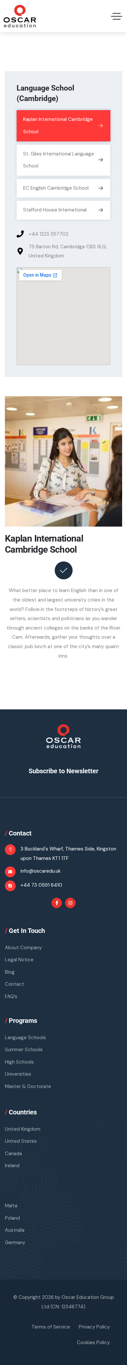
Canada (13, 1153)
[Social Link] (56, 903)
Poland (12, 1218)
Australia (14, 1230)
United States (21, 1141)
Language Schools (25, 1037)
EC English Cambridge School (56, 188)
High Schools (19, 1062)
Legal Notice (19, 959)
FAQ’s (11, 996)
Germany (15, 1242)
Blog (10, 972)
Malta (11, 1205)
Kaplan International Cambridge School (58, 125)
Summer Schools (24, 1049)
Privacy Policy (94, 1327)
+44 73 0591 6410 (41, 885)
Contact (14, 984)
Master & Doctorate (28, 1086)
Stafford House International (55, 210)
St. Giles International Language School (58, 160)
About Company (23, 947)
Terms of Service (51, 1327)
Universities (18, 1074)
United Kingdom (22, 1129)
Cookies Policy (93, 1342)
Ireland (12, 1165)
